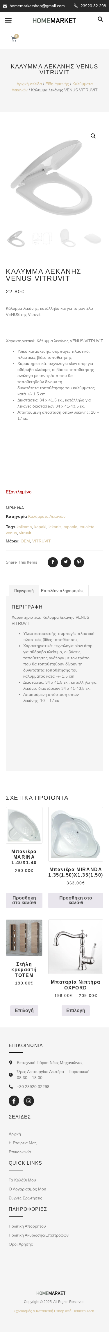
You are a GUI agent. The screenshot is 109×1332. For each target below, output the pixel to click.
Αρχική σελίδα (29, 84)
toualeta (87, 526)
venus (11, 533)
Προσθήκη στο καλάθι (24, 900)
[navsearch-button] (100, 20)
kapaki (40, 526)
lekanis (55, 526)
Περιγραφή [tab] (24, 590)
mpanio (70, 526)
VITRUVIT (41, 541)
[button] (8, 20)
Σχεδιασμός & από (54, 1311)
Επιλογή (24, 1010)
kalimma (24, 526)
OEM (25, 541)
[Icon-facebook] (14, 1101)
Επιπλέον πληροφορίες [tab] (62, 590)
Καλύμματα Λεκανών (46, 516)
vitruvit (25, 533)
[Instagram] (29, 1101)
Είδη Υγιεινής (57, 84)
